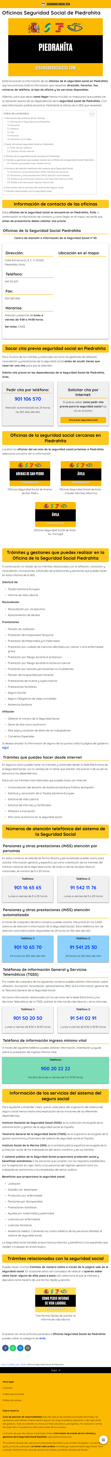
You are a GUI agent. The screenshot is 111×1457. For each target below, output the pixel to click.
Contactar (8, 1387)
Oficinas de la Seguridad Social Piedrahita (30, 121)
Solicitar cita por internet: (23, 151)
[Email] (28, 1348)
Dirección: (15, 125)
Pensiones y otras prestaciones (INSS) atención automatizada (40, 175)
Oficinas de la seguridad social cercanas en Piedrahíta (33, 156)
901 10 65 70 (28, 947)
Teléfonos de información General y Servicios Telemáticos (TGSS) (42, 179)
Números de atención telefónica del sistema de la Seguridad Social (39, 168)
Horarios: (14, 135)
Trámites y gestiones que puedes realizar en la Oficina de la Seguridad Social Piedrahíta (50, 160)
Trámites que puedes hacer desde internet (30, 163)
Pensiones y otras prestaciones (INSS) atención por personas (39, 172)
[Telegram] (20, 1348)
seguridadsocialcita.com (60, 1436)
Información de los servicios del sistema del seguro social (34, 187)
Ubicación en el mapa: (21, 139)
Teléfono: (14, 128)
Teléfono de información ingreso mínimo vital (32, 182)
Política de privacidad (13, 1394)
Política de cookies (12, 1400)
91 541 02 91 (83, 1018)
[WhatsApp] (13, 1348)
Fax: (12, 132)
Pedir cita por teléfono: (21, 147)
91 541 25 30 (83, 947)
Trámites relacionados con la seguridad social (28, 191)
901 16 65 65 (27, 887)
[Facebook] (5, 1348)
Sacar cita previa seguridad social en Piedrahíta (29, 144)
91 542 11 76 (83, 887)
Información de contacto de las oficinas (25, 118)
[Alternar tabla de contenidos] (91, 114)
